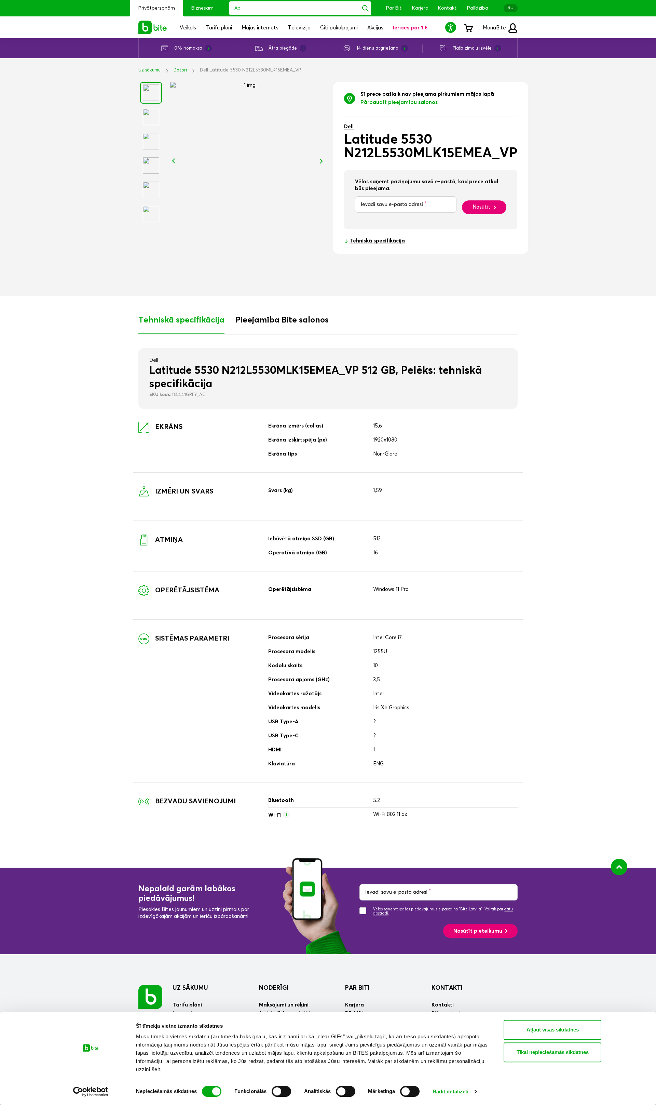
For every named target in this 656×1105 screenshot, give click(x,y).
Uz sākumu (149, 70)
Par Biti (394, 8)
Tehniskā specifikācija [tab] (181, 320)
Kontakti (447, 8)
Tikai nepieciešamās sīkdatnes (553, 1052)
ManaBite (495, 27)
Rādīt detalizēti (451, 1091)
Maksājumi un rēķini (284, 1005)
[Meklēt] (365, 8)
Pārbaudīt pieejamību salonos (399, 102)
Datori (180, 70)
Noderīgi (273, 988)
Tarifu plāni (187, 1005)
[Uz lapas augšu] (619, 867)
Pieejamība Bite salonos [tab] (282, 320)
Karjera (420, 8)
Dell (349, 126)
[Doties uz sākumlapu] (150, 996)
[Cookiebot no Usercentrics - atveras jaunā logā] (91, 1092)
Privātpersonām (156, 8)
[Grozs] (468, 27)
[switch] (281, 1091)
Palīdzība (477, 8)
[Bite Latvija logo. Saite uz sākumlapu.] (152, 27)
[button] (451, 27)
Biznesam (202, 8)
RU (511, 8)
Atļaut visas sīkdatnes (553, 1029)
